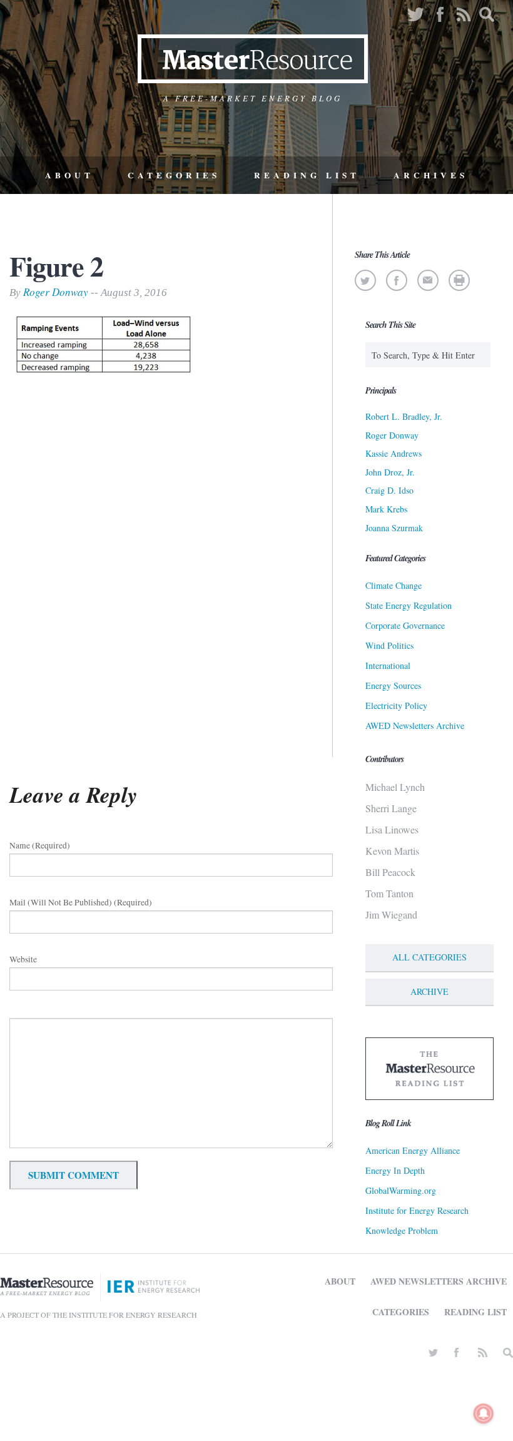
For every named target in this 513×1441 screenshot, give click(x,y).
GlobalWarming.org (400, 1190)
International (387, 665)
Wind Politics (389, 645)
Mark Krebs (386, 509)
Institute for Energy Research (417, 1210)
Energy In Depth (395, 1170)
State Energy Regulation (408, 605)
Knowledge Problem (401, 1230)
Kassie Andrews (393, 453)
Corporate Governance (405, 625)
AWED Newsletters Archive (414, 725)
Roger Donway (55, 292)
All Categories (429, 957)
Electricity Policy (396, 705)
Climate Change (393, 585)
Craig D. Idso (389, 490)
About (69, 175)
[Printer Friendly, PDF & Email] (458, 280)
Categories (174, 175)
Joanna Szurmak (394, 528)
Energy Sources (393, 685)
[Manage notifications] (484, 1413)
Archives (431, 175)
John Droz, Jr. (390, 472)
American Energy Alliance (412, 1150)
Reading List (307, 175)
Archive (429, 991)
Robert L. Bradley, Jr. (403, 416)
